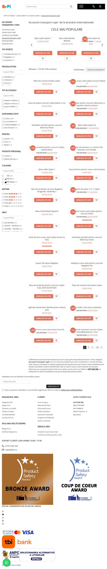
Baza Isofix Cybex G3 (91, 38)
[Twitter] (3, 517)
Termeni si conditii (9, 408)
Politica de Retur (44, 411)
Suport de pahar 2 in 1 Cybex (87, 189)
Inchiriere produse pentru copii (50, 435)
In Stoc (7, 118)
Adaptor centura (10, 103)
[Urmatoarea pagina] (101, 347)
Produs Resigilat (10, 124)
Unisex (7, 138)
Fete (6, 142)
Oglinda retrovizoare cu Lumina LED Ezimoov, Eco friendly (87, 148)
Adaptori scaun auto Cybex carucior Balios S (87, 82)
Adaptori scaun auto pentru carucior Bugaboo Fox (87, 264)
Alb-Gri (9, 178)
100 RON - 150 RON (11, 229)
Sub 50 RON (9, 222)
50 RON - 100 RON (11, 225)
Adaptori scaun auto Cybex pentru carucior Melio (87, 212)
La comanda (9, 121)
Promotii (7, 60)
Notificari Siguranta (9, 432)
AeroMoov (8, 77)
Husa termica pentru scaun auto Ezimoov (87, 169)
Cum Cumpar (43, 402)
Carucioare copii (8, 29)
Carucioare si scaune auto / (28, 15)
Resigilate (8, 57)
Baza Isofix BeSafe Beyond (67, 39)
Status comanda (44, 421)
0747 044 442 (11, 446)
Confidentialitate (8, 414)
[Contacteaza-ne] (94, 6)
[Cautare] (71, 6)
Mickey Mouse (10, 159)
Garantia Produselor (45, 414)
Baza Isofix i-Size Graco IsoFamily (87, 307)
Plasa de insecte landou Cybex (47, 81)
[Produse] (81, 7)
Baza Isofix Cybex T (43, 38)
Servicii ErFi (44, 426)
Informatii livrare (44, 408)
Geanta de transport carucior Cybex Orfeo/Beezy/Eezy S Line (87, 330)
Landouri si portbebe (10, 35)
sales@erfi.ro (11, 449)
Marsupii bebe (7, 41)
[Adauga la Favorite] (43, 58)
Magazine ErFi (7, 402)
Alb (8, 175)
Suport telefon (10, 106)
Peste (6, 193)
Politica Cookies (8, 411)
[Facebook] (3, 511)
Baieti (6, 145)
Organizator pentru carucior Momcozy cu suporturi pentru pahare (87, 104)
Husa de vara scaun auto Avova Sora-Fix (46, 329)
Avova (6, 83)
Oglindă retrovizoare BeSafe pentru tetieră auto (47, 308)
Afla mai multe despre (13, 423)
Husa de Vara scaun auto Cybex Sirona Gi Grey (47, 238)
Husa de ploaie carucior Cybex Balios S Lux (47, 103)
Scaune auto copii (9, 32)
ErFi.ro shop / (10, 15)
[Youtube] (3, 514)
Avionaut (7, 80)
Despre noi (6, 405)
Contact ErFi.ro (7, 417)
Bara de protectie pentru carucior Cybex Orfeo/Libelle (46, 148)
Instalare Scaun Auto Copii (48, 432)
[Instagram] (3, 524)
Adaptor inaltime (10, 100)
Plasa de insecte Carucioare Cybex (87, 285)
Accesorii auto (7, 43)
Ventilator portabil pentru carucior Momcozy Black (47, 126)
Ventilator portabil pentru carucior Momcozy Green (87, 238)
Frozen (7, 156)
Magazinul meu (10, 397)
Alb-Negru (10, 182)
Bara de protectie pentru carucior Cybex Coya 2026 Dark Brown (46, 286)
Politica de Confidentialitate (71, 390)
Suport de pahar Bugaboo (46, 263)
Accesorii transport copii (11, 38)
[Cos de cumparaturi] (100, 6)
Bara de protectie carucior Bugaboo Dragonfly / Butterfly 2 (46, 190)
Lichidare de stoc (10, 54)
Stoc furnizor (9, 127)
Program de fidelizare (46, 417)
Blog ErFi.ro (6, 428)
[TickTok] (3, 520)
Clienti (41, 397)
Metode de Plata (44, 405)
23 (97, 347)
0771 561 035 (93, 369)
